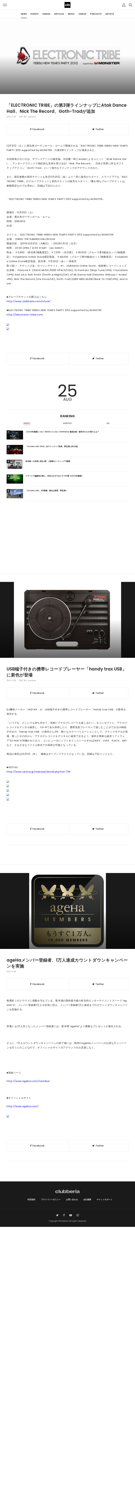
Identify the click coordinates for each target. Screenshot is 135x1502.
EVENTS (35, 14)
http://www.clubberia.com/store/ (29, 301)
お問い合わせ (72, 1199)
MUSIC (71, 14)
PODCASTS (96, 14)
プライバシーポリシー (51, 1199)
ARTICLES (59, 14)
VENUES (46, 14)
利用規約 (31, 1199)
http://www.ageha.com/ (23, 1106)
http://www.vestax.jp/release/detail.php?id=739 (38, 771)
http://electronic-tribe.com (25, 314)
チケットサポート (104, 1199)
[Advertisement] (67, 545)
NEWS (24, 14)
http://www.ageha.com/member (28, 1081)
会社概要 (87, 1199)
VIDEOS (82, 14)
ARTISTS (109, 14)
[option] (27, 423)
